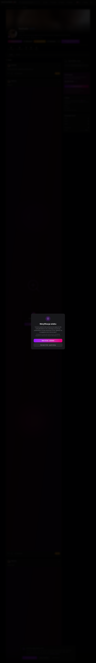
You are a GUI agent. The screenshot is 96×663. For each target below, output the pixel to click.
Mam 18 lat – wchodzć (48, 340)
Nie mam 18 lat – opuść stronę (48, 345)
